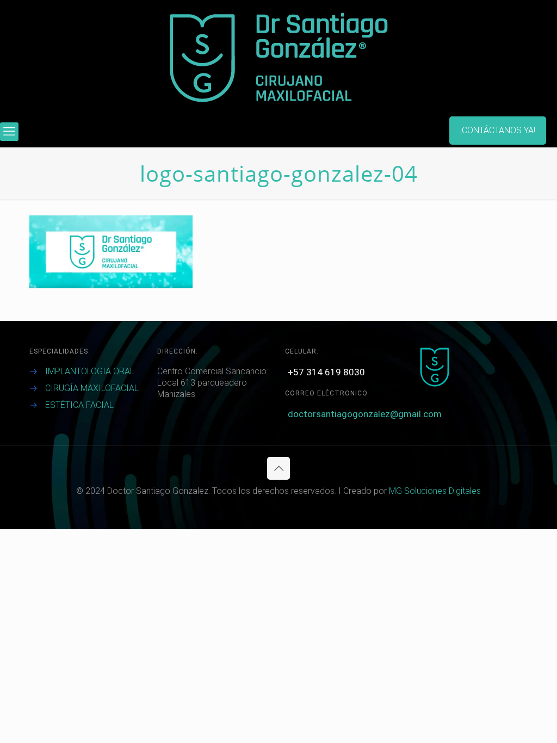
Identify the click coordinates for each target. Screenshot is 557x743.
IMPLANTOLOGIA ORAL (89, 371)
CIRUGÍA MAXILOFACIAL (92, 388)
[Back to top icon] (278, 468)
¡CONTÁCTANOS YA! (497, 130)
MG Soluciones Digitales (435, 491)
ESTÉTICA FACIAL (79, 405)
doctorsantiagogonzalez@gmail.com (365, 413)
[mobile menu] (9, 131)
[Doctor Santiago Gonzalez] (279, 58)
